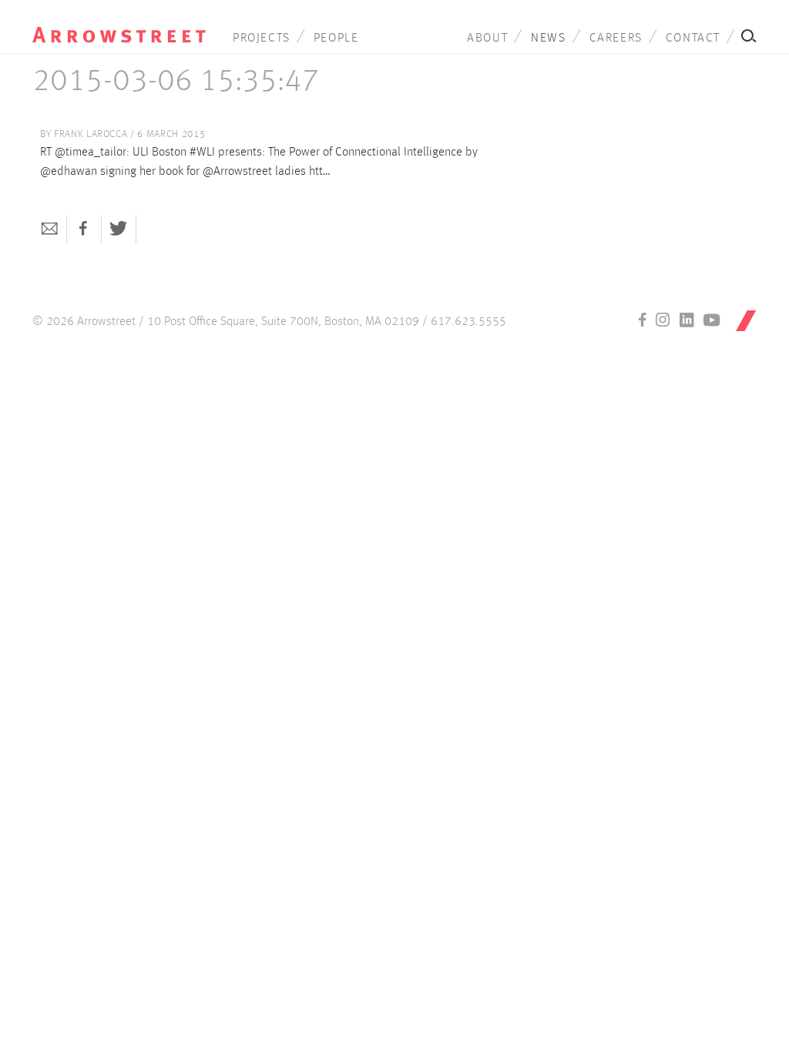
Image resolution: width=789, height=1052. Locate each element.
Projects (261, 38)
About (487, 38)
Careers (616, 38)
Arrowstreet (119, 24)
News (548, 38)
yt (711, 320)
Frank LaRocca (90, 134)
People (336, 38)
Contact (693, 38)
